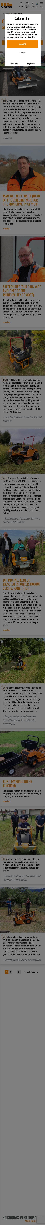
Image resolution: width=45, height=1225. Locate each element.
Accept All (22, 44)
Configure (22, 52)
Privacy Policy (14, 63)
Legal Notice (31, 63)
